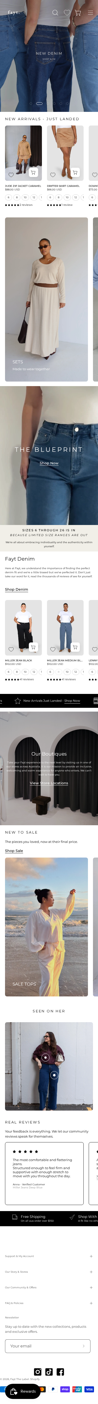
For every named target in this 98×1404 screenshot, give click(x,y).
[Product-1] (45, 1058)
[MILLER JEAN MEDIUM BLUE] (65, 628)
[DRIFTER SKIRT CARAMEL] (65, 153)
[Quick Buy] (33, 172)
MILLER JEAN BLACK (18, 660)
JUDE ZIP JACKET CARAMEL (23, 186)
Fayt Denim (20, 558)
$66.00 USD (54, 189)
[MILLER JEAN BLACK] (23, 628)
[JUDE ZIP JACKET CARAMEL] (23, 153)
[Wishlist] (67, 13)
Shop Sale (14, 850)
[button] (54, 12)
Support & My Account (19, 1256)
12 (34, 197)
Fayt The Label (19, 1379)
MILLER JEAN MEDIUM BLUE (65, 660)
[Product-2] (54, 1075)
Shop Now (49, 463)
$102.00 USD (13, 664)
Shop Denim (16, 589)
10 (25, 197)
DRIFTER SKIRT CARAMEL (63, 186)
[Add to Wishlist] (11, 175)
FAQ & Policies (14, 1303)
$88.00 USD (12, 189)
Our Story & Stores (16, 1271)
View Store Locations (49, 783)
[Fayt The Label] (14, 12)
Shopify (34, 1379)
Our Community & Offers (20, 1287)
